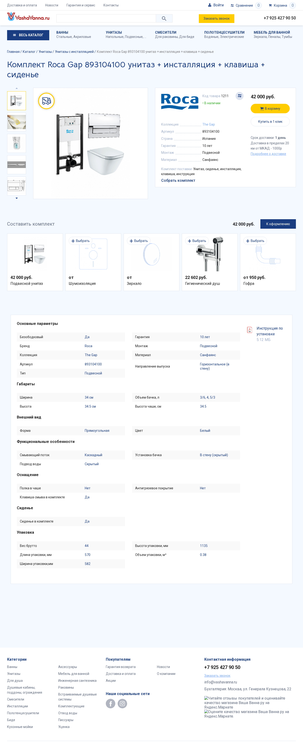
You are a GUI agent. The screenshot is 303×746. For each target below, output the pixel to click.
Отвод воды (67, 713)
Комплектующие (71, 706)
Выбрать (83, 241)
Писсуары (65, 720)
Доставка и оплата (22, 5)
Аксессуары (67, 667)
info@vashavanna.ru (220, 682)
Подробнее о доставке (268, 154)
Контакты (111, 5)
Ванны (62, 32)
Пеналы (274, 37)
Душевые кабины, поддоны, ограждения (24, 690)
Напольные (115, 37)
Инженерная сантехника (77, 680)
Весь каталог (30, 35)
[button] (16, 197)
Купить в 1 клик (270, 121)
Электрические (232, 37)
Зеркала (260, 37)
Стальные (64, 37)
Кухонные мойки (20, 727)
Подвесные (134, 37)
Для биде (186, 37)
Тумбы (287, 37)
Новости (51, 5)
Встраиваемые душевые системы (77, 696)
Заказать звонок (217, 18)
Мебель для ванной (272, 32)
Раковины (66, 687)
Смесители (165, 32)
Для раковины (166, 37)
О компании (166, 674)
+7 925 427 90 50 (280, 17)
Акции (111, 680)
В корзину (272, 108)
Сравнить (240, 96)
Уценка (64, 727)
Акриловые (82, 37)
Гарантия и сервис (81, 5)
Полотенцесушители (224, 32)
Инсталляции (17, 706)
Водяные (211, 37)
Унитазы (114, 32)
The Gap (208, 124)
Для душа (15, 680)
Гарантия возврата (121, 667)
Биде (11, 720)
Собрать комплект (178, 180)
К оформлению (278, 224)
